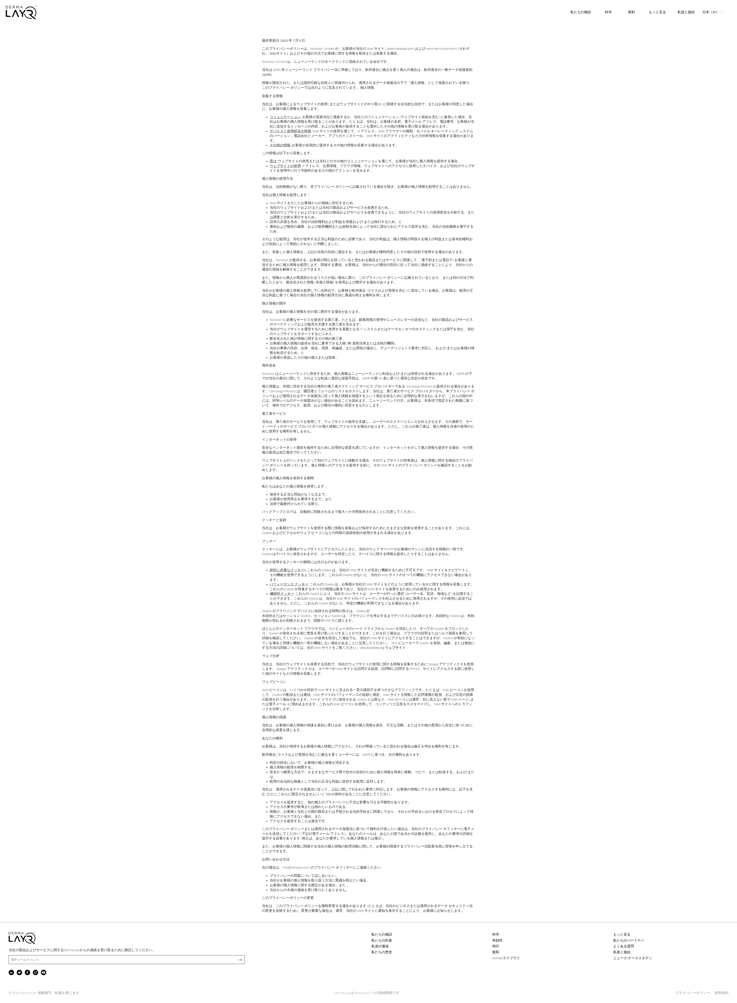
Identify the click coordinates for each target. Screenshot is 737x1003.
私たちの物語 (580, 12)
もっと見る (657, 12)
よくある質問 (623, 946)
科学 (608, 12)
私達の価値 (380, 946)
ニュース (620, 958)
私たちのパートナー (628, 940)
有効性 (497, 940)
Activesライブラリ (506, 958)
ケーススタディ (640, 958)
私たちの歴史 (381, 952)
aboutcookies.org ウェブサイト (383, 648)
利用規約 (721, 993)
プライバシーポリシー (692, 993)
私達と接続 (686, 12)
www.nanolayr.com (400, 48)
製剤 (631, 12)
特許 (495, 946)
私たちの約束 (381, 940)
